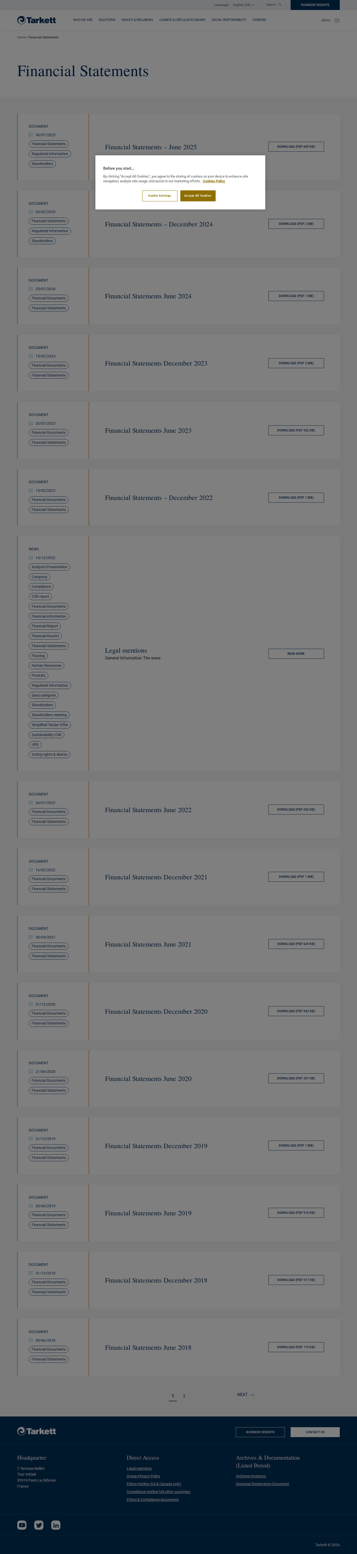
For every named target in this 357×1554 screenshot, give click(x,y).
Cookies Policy (214, 181)
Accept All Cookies (197, 195)
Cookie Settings (159, 195)
